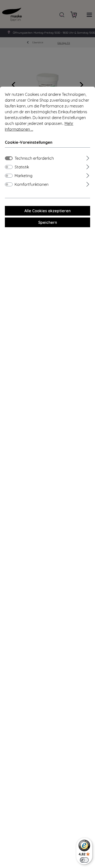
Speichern (47, 222)
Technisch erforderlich (34, 158)
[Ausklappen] (88, 157)
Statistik (22, 167)
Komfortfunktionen (31, 184)
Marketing (23, 175)
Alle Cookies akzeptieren (47, 210)
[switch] (9, 167)
